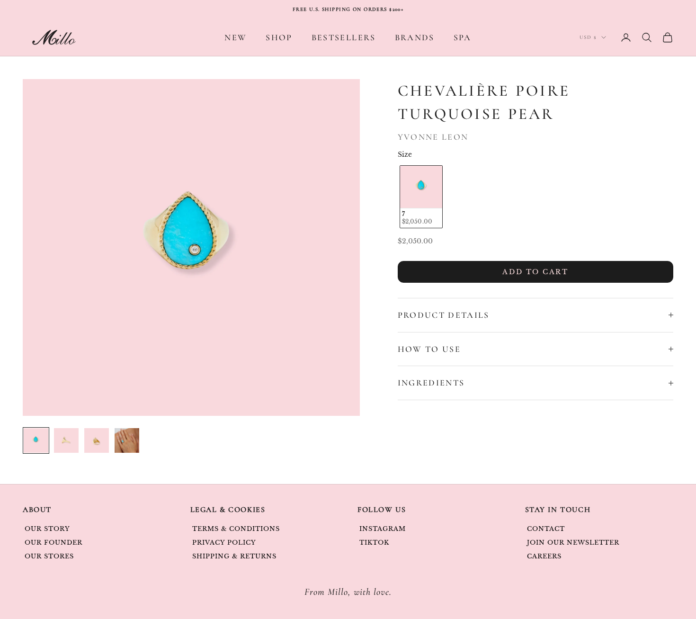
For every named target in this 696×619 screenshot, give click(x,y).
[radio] (420, 196)
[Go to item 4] (127, 440)
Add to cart (535, 272)
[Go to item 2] (66, 440)
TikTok (374, 542)
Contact (546, 529)
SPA (463, 37)
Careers (544, 556)
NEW (235, 37)
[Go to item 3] (96, 440)
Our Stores (49, 556)
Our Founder (53, 542)
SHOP (279, 37)
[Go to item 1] (36, 440)
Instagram (382, 529)
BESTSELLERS (344, 37)
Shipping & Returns (234, 556)
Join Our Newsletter (573, 542)
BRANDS (415, 37)
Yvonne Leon (433, 137)
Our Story (47, 529)
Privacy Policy (224, 542)
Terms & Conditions (236, 529)
